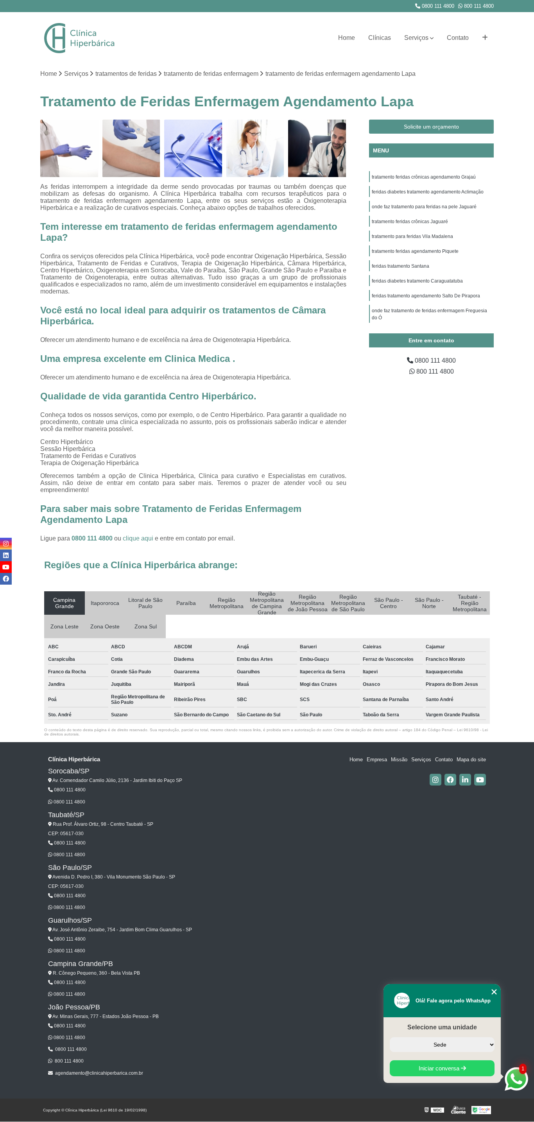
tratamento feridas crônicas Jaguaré (410, 221)
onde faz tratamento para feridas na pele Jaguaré (424, 206)
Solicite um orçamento (431, 126)
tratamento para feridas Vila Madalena (412, 236)
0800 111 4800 (437, 6)
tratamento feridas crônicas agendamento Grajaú (424, 177)
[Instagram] (435, 780)
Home (346, 37)
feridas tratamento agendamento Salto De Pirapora (426, 296)
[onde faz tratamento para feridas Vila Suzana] (131, 149)
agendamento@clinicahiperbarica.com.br (99, 1073)
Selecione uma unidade (442, 1027)
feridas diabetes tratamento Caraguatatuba (417, 281)
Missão (399, 759)
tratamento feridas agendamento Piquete (415, 251)
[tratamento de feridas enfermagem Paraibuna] (193, 149)
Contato (458, 37)
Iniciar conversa (440, 1068)
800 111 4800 (478, 6)
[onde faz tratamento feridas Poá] (255, 149)
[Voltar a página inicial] (79, 38)
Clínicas (379, 37)
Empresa (377, 759)
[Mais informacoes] (485, 38)
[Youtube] (480, 780)
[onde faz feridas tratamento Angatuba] (317, 149)
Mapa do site (471, 759)
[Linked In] (465, 780)
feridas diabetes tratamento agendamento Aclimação (428, 192)
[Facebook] (450, 780)
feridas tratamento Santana (400, 266)
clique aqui (138, 538)
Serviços (416, 37)
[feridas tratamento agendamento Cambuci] (69, 149)
